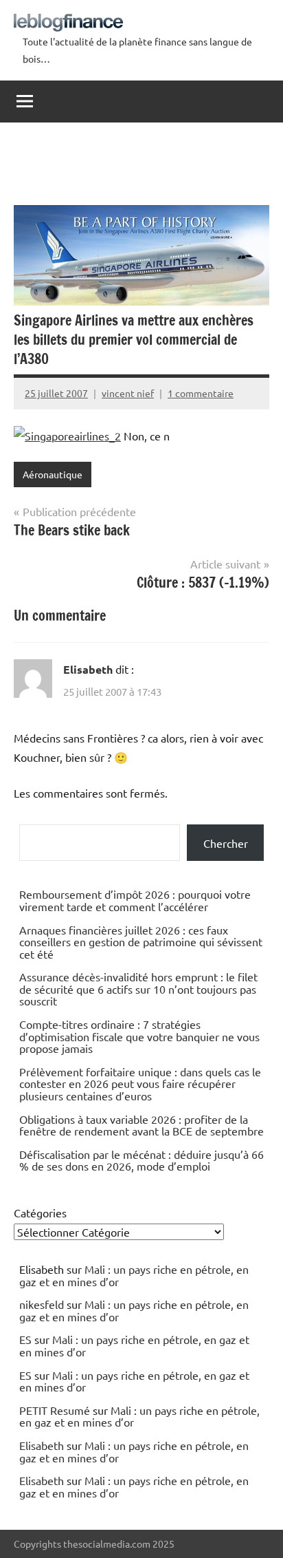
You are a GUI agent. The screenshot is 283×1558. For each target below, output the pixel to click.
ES (25, 1339)
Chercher (225, 843)
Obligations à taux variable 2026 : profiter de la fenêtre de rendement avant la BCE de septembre (141, 1125)
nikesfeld (41, 1304)
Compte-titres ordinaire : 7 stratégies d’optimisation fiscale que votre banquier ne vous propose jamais (139, 1036)
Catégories (40, 1212)
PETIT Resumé (54, 1410)
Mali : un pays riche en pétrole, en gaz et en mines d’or (134, 1275)
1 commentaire (201, 393)
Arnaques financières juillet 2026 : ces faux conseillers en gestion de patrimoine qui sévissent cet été (140, 942)
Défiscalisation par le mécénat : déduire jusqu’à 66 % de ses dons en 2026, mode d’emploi (141, 1160)
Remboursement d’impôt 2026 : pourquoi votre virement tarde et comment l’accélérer (135, 900)
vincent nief (128, 393)
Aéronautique (52, 474)
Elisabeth (88, 669)
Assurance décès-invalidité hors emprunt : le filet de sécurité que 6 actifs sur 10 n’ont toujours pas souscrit (138, 988)
